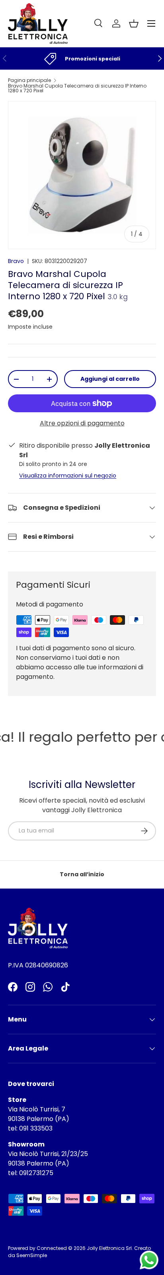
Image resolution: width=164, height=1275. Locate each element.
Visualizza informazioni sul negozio (67, 476)
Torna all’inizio (82, 874)
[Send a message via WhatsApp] (149, 1260)
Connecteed (52, 1248)
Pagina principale (29, 80)
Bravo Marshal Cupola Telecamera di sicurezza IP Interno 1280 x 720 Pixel (77, 88)
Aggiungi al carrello (110, 379)
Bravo (16, 261)
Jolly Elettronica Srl (109, 1248)
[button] (134, 23)
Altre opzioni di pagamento (82, 423)
